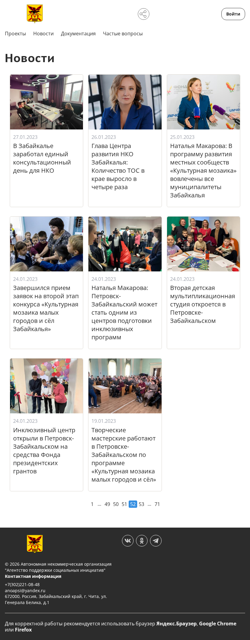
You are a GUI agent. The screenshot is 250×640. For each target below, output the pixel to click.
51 (124, 504)
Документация (78, 33)
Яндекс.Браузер (176, 623)
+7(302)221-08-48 (22, 584)
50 (116, 504)
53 (141, 504)
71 (157, 504)
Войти (233, 14)
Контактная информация (33, 576)
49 (107, 504)
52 (133, 504)
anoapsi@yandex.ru (25, 590)
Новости (43, 33)
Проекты (15, 33)
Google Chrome (217, 623)
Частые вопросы (123, 33)
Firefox (23, 629)
